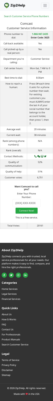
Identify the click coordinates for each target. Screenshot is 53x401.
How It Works (9, 319)
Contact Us (7, 329)
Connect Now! (26, 210)
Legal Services (9, 293)
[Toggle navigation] (45, 5)
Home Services (10, 289)
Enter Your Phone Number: (26, 195)
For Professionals (11, 334)
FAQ (4, 324)
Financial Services (11, 299)
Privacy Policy (9, 365)
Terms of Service (10, 360)
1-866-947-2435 (40, 34)
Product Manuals (11, 339)
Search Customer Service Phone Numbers (26, 16)
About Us (7, 314)
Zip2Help (17, 5)
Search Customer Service (15, 344)
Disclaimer (7, 370)
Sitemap (6, 375)
